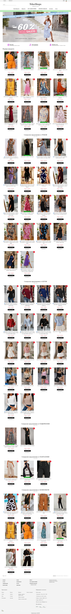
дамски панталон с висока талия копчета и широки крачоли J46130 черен (43, 479)
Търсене (11, 594)
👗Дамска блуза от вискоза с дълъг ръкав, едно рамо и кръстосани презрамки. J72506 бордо (27, 304)
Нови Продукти (16, 8)
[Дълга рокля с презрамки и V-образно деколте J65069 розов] (27, 87)
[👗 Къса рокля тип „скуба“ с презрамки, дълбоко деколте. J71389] (60, 147)
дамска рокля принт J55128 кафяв (44, 69)
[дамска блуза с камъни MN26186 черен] (60, 350)
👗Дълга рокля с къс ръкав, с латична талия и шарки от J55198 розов (27, 214)
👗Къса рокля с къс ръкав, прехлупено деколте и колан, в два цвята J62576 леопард (44, 214)
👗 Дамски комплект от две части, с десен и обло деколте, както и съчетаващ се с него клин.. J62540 (10, 512)
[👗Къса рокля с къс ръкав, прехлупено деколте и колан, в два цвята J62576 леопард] (43, 203)
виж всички (35, 136)
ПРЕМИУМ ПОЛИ (51, 582)
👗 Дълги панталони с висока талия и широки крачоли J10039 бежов (11, 479)
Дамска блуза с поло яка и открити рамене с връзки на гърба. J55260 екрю (43, 124)
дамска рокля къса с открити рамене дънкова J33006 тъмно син (10, 270)
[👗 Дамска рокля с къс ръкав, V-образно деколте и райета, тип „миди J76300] (43, 147)
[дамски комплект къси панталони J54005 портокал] (11, 87)
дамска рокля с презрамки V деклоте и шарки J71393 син (44, 97)
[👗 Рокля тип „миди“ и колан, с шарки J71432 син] (43, 175)
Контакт (11, 592)
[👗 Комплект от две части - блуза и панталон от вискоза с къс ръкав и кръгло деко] (60, 502)
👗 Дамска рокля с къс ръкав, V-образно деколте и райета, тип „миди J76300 (44, 157)
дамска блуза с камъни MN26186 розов (27, 359)
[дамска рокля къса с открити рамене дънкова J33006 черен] (60, 231)
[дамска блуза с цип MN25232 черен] (60, 376)
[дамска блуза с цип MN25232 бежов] (27, 376)
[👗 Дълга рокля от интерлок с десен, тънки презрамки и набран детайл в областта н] (27, 259)
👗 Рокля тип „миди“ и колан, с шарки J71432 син (44, 185)
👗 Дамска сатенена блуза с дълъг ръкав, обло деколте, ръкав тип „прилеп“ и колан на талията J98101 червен (10, 332)
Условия (11, 596)
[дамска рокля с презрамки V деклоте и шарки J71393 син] (43, 87)
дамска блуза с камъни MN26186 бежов (44, 359)
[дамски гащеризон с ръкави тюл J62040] (27, 436)
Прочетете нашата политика (25, 610)
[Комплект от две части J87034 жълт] (11, 60)
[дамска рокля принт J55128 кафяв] (43, 60)
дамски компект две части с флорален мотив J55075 (43, 540)
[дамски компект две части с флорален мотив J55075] (43, 530)
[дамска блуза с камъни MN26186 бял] (11, 350)
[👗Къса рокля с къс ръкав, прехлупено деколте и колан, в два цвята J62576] (60, 203)
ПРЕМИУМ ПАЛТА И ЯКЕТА (53, 581)
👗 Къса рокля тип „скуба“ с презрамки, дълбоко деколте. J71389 (60, 157)
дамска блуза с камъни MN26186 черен (60, 359)
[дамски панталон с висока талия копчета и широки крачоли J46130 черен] (43, 469)
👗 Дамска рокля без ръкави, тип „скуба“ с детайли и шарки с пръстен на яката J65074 (27, 185)
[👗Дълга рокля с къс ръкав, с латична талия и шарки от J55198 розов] (27, 203)
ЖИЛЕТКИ (18, 585)
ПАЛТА (18, 583)
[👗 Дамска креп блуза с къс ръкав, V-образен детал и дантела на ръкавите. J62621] (11, 294)
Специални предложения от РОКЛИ (35, 135)
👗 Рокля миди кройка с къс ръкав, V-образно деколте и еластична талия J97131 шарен (10, 157)
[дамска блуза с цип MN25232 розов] (43, 376)
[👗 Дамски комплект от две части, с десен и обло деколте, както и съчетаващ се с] (11, 502)
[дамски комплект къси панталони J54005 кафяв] (43, 502)
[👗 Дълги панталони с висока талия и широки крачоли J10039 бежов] (11, 469)
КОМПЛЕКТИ (19, 581)
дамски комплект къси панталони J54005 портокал (11, 97)
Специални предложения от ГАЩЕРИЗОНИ (35, 424)
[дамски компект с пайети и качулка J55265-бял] (11, 557)
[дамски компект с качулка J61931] (27, 557)
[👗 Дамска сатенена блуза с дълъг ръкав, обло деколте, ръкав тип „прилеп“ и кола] (11, 322)
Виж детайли (11, 74)
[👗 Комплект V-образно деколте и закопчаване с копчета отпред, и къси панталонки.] (27, 502)
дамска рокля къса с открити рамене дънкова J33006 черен (60, 242)
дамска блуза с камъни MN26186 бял (10, 359)
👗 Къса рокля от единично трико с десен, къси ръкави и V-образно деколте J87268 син (43, 242)
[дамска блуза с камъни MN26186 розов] (27, 350)
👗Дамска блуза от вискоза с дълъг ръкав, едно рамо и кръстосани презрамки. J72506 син (43, 304)
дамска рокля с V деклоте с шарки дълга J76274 (60, 70)
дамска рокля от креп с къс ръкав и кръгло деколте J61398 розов (60, 124)
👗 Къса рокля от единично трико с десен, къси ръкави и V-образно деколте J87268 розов (27, 242)
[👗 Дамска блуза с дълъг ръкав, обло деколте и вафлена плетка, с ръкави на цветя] (11, 402)
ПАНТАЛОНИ (5, 585)
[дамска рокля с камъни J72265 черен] (27, 147)
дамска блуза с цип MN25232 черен (60, 385)
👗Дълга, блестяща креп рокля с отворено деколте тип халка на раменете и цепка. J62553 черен (10, 214)
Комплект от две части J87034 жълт (11, 69)
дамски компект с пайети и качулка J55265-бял (11, 567)
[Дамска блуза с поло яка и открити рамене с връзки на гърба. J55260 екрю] (43, 114)
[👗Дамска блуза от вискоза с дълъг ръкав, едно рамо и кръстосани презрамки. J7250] (27, 294)
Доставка (51, 8)
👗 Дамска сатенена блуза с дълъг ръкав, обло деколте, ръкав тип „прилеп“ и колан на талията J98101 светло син (27, 332)
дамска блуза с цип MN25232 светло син (11, 385)
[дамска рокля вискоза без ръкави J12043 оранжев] (60, 87)
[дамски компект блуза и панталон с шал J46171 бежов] (60, 530)
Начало (3, 592)
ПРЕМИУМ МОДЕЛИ (43, 8)
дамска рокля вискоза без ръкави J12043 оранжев (60, 97)
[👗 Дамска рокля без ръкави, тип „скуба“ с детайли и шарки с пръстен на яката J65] (27, 175)
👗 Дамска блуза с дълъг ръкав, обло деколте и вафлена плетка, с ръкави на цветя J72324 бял (11, 412)
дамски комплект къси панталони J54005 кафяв (43, 512)
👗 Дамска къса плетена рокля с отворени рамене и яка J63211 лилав (10, 185)
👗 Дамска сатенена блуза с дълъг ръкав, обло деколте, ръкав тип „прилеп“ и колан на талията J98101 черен (43, 332)
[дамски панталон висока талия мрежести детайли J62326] (27, 469)
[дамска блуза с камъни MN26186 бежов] (43, 350)
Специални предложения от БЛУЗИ (35, 281)
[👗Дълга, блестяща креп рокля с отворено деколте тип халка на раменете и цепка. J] (60, 175)
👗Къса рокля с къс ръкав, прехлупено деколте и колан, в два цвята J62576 (60, 214)
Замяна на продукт (21, 597)
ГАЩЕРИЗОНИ (5, 583)
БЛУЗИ (4, 581)
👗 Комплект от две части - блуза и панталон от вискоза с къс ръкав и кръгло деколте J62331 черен (60, 512)
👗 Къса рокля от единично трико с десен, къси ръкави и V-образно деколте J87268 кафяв (10, 242)
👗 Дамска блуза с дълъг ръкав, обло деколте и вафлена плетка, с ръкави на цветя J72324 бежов (27, 412)
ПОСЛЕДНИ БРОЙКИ (32, 8)
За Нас (3, 594)
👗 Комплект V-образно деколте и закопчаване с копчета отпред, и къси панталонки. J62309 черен (27, 512)
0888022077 (11, 0)
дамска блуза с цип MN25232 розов (43, 385)
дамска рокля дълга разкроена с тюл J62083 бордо (10, 124)
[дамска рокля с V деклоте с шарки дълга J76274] (60, 60)
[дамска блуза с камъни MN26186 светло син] (60, 322)
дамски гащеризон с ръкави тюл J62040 (27, 445)
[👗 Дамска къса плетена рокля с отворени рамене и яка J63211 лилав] (11, 175)
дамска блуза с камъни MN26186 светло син (60, 332)
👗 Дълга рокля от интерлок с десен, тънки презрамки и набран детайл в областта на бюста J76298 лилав (27, 270)
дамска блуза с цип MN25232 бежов (27, 385)
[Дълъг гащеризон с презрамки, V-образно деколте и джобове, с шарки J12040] (27, 114)
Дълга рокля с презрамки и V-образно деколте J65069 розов (27, 97)
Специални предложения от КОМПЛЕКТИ (35, 490)
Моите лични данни (66, 610)
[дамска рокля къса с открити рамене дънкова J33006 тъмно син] (11, 259)
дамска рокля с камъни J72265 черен (27, 156)
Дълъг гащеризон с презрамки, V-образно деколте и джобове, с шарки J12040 (27, 124)
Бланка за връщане (30, 592)
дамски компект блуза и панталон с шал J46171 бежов (60, 540)
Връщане (19, 592)
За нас (56, 8)
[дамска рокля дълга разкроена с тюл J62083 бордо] (11, 114)
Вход (2, 596)
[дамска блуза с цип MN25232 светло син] (11, 376)
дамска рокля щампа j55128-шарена (27, 69)
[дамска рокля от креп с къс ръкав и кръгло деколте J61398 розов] (60, 114)
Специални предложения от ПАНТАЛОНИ (35, 457)
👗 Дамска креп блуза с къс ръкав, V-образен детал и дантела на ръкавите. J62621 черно (11, 304)
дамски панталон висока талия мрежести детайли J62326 (27, 479)
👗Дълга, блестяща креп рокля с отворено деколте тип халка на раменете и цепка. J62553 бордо (60, 185)
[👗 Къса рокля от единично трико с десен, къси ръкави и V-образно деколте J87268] (11, 231)
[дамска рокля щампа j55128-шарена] (27, 60)
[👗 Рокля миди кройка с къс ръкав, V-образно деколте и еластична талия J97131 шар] (11, 147)
